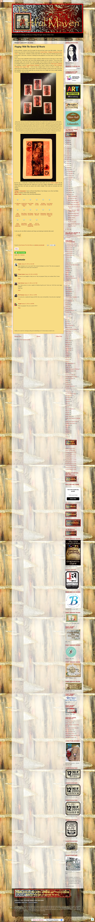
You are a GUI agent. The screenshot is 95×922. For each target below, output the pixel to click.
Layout (66, 336)
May (69, 186)
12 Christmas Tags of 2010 (71, 244)
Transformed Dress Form (73, 213)
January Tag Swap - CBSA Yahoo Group (73, 211)
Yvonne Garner (21, 274)
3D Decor (67, 257)
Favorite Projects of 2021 (70, 465)
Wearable (67, 412)
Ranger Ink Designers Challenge (72, 369)
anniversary (67, 425)
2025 (68, 142)
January (70, 194)
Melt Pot (67, 346)
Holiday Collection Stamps (71, 329)
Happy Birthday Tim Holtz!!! (74, 223)
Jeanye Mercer (68, 331)
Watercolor (67, 405)
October (70, 175)
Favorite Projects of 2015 (70, 454)
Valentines (22, 255)
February (70, 192)
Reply (19, 269)
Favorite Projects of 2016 (70, 456)
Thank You (67, 389)
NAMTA (67, 355)
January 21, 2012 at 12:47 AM (30, 283)
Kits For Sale (50, 39)
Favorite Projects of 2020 (70, 463)
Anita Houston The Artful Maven (26, 245)
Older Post (59, 336)
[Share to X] (53, 245)
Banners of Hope (69, 276)
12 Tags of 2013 (68, 249)
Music (66, 352)
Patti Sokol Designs (69, 363)
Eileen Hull (67, 308)
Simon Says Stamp (69, 378)
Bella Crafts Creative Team (71, 727)
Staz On (16, 192)
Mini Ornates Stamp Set (17, 215)
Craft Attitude (68, 299)
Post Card (67, 365)
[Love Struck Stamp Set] (49, 199)
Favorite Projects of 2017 (70, 458)
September (70, 177)
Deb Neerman (21, 294)
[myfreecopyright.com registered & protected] (73, 237)
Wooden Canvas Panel (70, 423)
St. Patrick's (68, 384)
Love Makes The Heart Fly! (74, 204)
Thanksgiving (68, 391)
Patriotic (67, 361)
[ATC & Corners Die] (36, 220)
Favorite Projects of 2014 (70, 452)
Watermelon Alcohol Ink (43, 214)
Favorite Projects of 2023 (70, 469)
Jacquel (19, 303)
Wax (66, 407)
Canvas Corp (68, 289)
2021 (68, 150)
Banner (66, 274)
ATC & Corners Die (37, 224)
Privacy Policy (17, 902)
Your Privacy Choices (52, 920)
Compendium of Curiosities (71, 297)
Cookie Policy (24, 902)
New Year (67, 357)
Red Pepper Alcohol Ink (30, 214)
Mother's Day (68, 350)
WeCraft (67, 410)
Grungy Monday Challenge (32, 65)
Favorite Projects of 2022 (70, 467)
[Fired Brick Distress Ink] (24, 220)
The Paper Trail (68, 395)
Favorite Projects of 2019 (70, 461)
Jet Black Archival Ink (43, 204)
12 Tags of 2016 (68, 255)
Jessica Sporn (68, 333)
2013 (68, 167)
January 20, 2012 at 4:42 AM (28, 264)
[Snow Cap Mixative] (36, 209)
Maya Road (67, 344)
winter (66, 436)
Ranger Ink (67, 367)
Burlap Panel (68, 283)
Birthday (67, 280)
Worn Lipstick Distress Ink (17, 225)
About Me (23, 39)
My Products (40, 39)
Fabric (66, 316)
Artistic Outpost (54, 182)
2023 (68, 146)
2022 (68, 148)
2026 (68, 140)
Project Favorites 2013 (70, 450)
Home (16, 39)
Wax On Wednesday (69, 408)
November (70, 173)
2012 (68, 169)
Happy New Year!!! (72, 226)
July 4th (67, 335)
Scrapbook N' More (69, 374)
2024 (68, 144)
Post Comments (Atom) (25, 339)
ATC (19, 255)
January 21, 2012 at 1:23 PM (31, 294)
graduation (67, 431)
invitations (67, 432)
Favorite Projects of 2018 (70, 459)
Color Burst (67, 295)
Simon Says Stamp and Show (71, 735)
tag (66, 434)
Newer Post (17, 336)
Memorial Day (68, 348)
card (66, 427)
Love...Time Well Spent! (73, 202)
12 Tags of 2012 (68, 247)
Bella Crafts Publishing (70, 278)
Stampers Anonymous (70, 386)
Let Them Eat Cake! (72, 198)
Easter (66, 306)
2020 (68, 153)
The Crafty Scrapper (69, 737)
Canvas (66, 287)
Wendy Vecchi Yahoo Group (71, 421)
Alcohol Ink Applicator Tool (24, 205)
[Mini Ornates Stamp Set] (17, 209)
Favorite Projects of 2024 (64, 39)
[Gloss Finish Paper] (30, 199)
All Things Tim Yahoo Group (71, 264)
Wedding (67, 414)
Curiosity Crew (68, 729)
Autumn (67, 272)
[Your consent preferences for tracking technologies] (92, 919)
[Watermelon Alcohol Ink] (43, 209)
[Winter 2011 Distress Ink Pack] (49, 209)
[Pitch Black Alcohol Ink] (24, 209)
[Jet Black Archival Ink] (43, 199)
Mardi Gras (67, 342)
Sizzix (66, 380)
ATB (66, 259)
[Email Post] (48, 245)
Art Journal (67, 268)
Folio (66, 319)
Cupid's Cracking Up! (72, 196)
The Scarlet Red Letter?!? (73, 215)
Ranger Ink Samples (69, 370)
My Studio (67, 353)
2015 (68, 163)
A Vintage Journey (69, 720)
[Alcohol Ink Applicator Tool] (24, 199)
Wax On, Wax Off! (72, 221)
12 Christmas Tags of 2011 (71, 245)
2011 (68, 229)
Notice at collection (38, 920)
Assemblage (67, 270)
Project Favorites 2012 (70, 448)
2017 (68, 159)
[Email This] (50, 245)
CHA (66, 285)
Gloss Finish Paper (30, 204)
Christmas (67, 293)
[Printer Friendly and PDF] (20, 253)
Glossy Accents (37, 204)
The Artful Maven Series (70, 393)
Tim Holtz (67, 397)
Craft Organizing (69, 300)
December (70, 171)
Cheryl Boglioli (68, 291)
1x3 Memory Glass (18, 204)
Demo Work (68, 304)
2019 (68, 155)
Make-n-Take (68, 340)
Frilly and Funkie (69, 731)
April (69, 188)
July (69, 182)
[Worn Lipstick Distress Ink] (17, 220)
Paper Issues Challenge (56, 63)
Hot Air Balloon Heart (72, 200)
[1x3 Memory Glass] (17, 199)
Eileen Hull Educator (69, 310)
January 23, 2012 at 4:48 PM (28, 303)
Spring (66, 382)
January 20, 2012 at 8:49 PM (31, 274)
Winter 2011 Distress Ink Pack (49, 215)
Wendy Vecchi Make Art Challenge (72, 418)
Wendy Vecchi (68, 416)
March (69, 190)
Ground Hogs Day (69, 325)
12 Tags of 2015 (68, 253)
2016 (68, 161)
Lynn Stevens (21, 283)
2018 (68, 157)
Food (66, 321)
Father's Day (68, 317)
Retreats (67, 372)
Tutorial (67, 399)
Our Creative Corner (69, 733)
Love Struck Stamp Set (49, 204)
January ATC (70, 219)
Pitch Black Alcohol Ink (24, 214)
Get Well (67, 323)
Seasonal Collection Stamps (71, 376)
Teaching (67, 388)
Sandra (19, 264)
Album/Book (68, 263)
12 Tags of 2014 (68, 251)
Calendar (31, 39)
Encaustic (67, 312)
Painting (67, 359)
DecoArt (67, 302)
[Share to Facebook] (54, 245)
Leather (67, 338)
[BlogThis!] (52, 245)
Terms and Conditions (33, 902)
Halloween (67, 327)
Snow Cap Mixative (36, 214)
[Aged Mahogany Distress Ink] (30, 220)
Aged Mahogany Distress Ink (30, 225)
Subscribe (73, 498)
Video (66, 403)
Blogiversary (68, 281)
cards (66, 429)
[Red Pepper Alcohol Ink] (30, 209)
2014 (68, 165)
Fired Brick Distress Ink (24, 224)
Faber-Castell (68, 314)
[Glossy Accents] (36, 199)
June (69, 184)
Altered (67, 266)
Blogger (50, 914)
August (70, 179)
